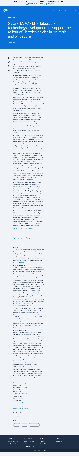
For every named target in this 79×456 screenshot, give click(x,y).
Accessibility (44, 443)
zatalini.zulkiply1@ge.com (20, 393)
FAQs (66, 10)
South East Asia (34, 424)
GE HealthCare (48, 5)
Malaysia (24, 424)
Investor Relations (29, 441)
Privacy (42, 441)
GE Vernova (39, 5)
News (60, 10)
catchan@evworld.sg (19, 403)
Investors (53, 10)
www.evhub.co (20, 380)
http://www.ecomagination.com (22, 305)
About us (45, 10)
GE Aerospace (30, 5)
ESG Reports (27, 443)
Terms (42, 438)
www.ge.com (23, 262)
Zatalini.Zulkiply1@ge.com (20, 408)
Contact (74, 10)
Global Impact (29, 446)
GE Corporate (18, 416)
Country (17, 424)
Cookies (59, 441)
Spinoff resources (29, 438)
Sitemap (58, 443)
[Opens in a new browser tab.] (10, 58)
